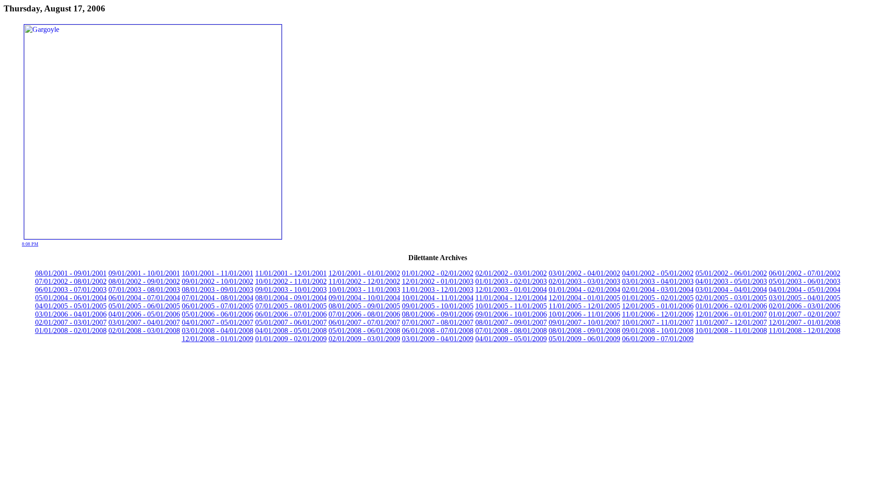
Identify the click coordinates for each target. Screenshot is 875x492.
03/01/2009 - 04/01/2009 (438, 339)
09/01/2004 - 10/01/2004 (364, 298)
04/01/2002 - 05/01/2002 (658, 273)
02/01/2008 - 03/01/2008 (144, 330)
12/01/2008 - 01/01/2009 (217, 339)
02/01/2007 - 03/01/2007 (71, 322)
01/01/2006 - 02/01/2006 (731, 306)
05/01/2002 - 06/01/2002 (731, 273)
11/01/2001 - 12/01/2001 (291, 273)
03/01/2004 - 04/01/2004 (731, 289)
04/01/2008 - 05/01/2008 (291, 330)
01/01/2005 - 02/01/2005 (658, 298)
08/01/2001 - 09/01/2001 (71, 273)
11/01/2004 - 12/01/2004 (511, 298)
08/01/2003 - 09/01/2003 (217, 289)
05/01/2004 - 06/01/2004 (71, 298)
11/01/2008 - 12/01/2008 (804, 330)
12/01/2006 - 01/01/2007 (731, 314)
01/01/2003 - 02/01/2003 (511, 281)
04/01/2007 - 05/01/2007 (217, 322)
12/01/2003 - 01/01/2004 (511, 289)
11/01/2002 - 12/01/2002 (364, 281)
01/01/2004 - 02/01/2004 (584, 289)
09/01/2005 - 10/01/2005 (438, 306)
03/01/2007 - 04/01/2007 (144, 322)
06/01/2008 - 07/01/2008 (438, 330)
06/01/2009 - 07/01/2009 (658, 339)
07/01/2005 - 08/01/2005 (291, 306)
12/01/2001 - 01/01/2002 (364, 273)
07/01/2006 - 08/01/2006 (364, 314)
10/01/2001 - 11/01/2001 (217, 273)
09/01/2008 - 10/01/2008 (658, 330)
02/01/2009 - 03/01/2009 (364, 339)
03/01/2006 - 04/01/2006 (71, 314)
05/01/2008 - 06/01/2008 (364, 330)
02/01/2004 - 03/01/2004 (658, 289)
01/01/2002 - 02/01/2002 (438, 273)
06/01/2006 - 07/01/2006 (291, 314)
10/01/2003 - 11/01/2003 (364, 289)
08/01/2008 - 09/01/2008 (584, 330)
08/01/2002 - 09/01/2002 (144, 281)
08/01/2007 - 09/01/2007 (511, 322)
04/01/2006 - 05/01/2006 (144, 314)
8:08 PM (30, 243)
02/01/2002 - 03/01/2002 (511, 273)
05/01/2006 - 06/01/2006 (217, 314)
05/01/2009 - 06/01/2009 (584, 339)
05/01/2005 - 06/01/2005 (144, 306)
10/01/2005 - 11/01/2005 (511, 306)
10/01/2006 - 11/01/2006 (584, 314)
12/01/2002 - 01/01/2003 (438, 281)
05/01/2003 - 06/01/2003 (804, 281)
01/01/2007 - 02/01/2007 (804, 314)
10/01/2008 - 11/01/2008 (731, 330)
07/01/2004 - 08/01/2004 (217, 298)
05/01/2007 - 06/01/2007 (291, 322)
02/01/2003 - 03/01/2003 (584, 281)
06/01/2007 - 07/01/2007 (364, 322)
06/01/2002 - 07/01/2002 (804, 273)
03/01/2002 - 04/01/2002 (584, 273)
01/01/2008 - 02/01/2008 (71, 330)
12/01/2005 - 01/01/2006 (658, 306)
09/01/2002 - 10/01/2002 (217, 281)
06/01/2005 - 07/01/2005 (217, 306)
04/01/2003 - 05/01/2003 (731, 281)
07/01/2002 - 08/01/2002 (71, 281)
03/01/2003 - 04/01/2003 (658, 281)
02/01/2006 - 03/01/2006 (804, 306)
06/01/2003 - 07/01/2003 (71, 289)
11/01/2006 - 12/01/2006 (658, 314)
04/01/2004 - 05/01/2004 (804, 289)
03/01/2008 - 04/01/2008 (217, 330)
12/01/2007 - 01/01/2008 (804, 322)
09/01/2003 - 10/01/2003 (291, 289)
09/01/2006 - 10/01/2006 (511, 314)
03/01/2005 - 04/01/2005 (804, 298)
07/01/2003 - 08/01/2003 (144, 289)
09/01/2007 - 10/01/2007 (584, 322)
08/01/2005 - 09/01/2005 (364, 306)
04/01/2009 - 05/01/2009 (511, 339)
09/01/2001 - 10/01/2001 (144, 273)
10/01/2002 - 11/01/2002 (291, 281)
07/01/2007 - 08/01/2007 (438, 322)
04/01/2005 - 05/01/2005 (71, 306)
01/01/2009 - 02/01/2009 (291, 339)
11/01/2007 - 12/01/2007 (731, 322)
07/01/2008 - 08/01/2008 (511, 330)
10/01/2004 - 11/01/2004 (438, 298)
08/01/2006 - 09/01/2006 (438, 314)
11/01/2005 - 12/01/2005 (584, 306)
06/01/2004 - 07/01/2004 (144, 298)
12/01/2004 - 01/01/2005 (584, 298)
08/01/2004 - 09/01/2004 (291, 298)
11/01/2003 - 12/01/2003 (438, 289)
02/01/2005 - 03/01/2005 (731, 298)
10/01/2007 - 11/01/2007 (658, 322)
